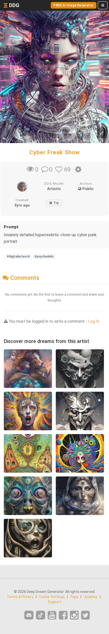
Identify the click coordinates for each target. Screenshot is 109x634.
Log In (93, 321)
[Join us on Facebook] (63, 615)
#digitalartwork (18, 256)
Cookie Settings (52, 597)
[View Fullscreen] (101, 133)
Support (54, 602)
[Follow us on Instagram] (74, 615)
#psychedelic (44, 256)
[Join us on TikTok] (40, 615)
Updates (91, 597)
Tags (74, 597)
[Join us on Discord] (28, 615)
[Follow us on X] (85, 615)
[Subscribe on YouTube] (52, 615)
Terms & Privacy (20, 597)
